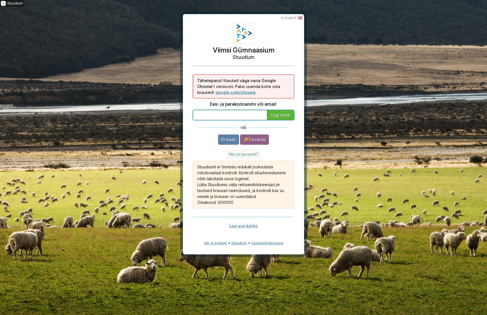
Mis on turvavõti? (243, 154)
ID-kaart (228, 139)
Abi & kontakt (215, 243)
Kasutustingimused (267, 243)
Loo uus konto (243, 225)
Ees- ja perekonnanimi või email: (243, 104)
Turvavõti (257, 139)
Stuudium (239, 243)
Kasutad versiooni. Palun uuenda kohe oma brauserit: (238, 86)
